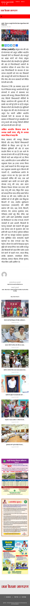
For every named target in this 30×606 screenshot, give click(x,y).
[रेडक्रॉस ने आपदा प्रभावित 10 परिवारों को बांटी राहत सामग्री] (15, 408)
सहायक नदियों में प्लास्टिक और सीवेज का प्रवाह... (15, 345)
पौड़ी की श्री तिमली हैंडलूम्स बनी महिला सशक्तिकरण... (15, 320)
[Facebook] (2, 4)
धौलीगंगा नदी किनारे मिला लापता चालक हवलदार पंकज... (15, 370)
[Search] (28, 16)
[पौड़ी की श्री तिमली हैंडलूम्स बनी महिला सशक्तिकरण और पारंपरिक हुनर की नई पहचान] (15, 309)
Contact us (18, 1)
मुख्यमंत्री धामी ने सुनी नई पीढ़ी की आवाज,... (15, 444)
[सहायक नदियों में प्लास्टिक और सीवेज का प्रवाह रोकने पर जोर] (15, 334)
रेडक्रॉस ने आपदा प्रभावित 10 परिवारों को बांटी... (15, 419)
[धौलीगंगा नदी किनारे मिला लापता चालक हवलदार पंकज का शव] (15, 359)
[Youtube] (6, 4)
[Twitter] (4, 4)
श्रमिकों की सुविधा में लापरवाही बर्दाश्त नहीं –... (15, 394)
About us (22, 1)
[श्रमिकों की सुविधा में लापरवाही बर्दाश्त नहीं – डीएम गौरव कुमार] (15, 384)
